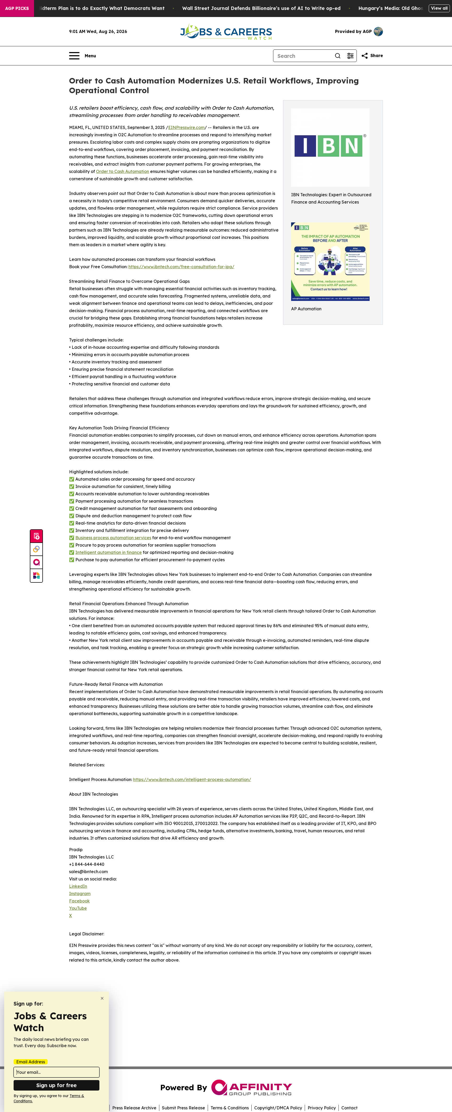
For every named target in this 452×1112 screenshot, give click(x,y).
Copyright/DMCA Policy (278, 1107)
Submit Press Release (183, 1107)
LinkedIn (78, 886)
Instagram (80, 893)
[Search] (337, 56)
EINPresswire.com (186, 127)
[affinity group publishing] (36, 562)
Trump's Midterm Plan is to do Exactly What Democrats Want (90, 8)
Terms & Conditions (230, 1107)
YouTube (78, 908)
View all (439, 8)
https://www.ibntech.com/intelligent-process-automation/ (192, 779)
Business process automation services (113, 537)
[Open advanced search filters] (350, 56)
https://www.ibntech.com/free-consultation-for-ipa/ (181, 266)
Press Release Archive (134, 1107)
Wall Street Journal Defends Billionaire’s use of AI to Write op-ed (261, 8)
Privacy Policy (322, 1107)
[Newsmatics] (36, 575)
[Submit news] (36, 536)
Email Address (30, 1061)
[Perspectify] (36, 549)
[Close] (102, 998)
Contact (349, 1107)
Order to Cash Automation (122, 171)
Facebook (79, 900)
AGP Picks (17, 8)
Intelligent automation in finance (108, 552)
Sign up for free (56, 1085)
